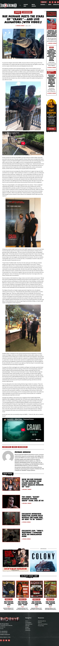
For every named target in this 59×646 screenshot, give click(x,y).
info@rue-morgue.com (5, 634)
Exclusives (51, 71)
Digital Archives (34, 5)
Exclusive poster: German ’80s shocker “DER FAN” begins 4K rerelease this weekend (51, 80)
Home (26, 621)
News (51, 47)
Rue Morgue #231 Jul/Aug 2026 (8, 603)
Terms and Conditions (42, 624)
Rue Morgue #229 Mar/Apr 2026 (36, 603)
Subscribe (43, 2)
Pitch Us (40, 622)
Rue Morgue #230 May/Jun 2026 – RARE (23, 603)
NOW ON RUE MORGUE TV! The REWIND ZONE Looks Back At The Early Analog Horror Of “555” (32, 483)
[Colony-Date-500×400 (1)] (43, 560)
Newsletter (56, 4)
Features (27, 625)
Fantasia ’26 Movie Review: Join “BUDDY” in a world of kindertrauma (52, 33)
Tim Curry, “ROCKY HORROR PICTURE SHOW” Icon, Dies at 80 (33, 499)
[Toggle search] (20, 5)
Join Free (51, 128)
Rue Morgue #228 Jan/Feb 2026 (50, 603)
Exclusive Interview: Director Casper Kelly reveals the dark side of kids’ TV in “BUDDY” (32, 516)
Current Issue (26, 5)
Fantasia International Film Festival (52, 26)
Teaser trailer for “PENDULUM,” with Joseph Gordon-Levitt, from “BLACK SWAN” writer (51, 55)
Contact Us (27, 630)
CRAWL (14, 447)
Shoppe (49, 4)
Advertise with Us (42, 621)
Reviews (50, 28)
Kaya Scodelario (23, 447)
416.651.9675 (4, 631)
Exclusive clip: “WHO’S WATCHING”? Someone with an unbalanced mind (32, 533)
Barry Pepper (6, 447)
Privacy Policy (41, 625)
